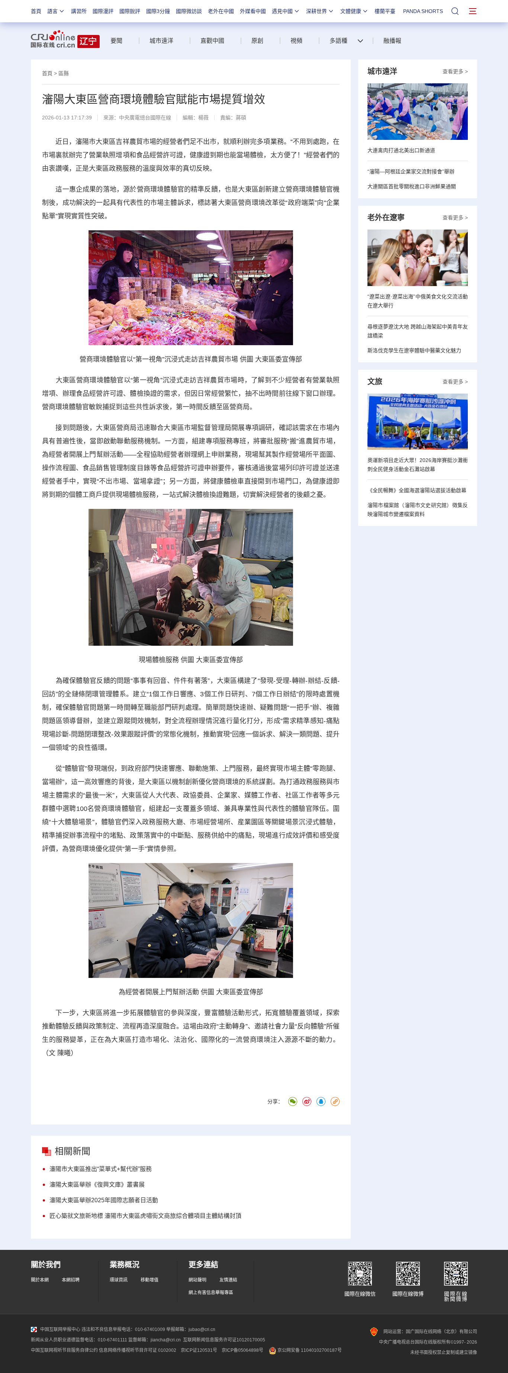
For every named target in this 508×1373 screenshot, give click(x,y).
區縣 (63, 73)
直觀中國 (212, 41)
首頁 (36, 11)
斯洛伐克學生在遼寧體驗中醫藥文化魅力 (414, 350)
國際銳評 (129, 11)
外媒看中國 (253, 11)
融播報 (392, 41)
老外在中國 (221, 11)
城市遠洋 (161, 41)
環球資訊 (119, 1280)
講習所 (79, 11)
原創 (257, 41)
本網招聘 (71, 1280)
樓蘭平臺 (384, 11)
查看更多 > (455, 71)
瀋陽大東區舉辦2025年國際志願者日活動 (103, 1200)
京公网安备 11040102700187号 (309, 1350)
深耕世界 (316, 11)
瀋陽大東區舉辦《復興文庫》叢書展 (97, 1184)
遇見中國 (282, 11)
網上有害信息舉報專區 (211, 1292)
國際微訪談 (189, 11)
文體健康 (350, 11)
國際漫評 (103, 11)
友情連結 (228, 1280)
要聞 (116, 41)
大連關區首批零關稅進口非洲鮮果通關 (411, 186)
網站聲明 (197, 1280)
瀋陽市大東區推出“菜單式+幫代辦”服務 (100, 1169)
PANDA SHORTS (423, 11)
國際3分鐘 (158, 11)
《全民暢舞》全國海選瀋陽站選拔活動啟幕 (416, 490)
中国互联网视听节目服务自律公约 (64, 1350)
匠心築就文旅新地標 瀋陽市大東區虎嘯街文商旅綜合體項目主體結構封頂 (145, 1216)
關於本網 (40, 1280)
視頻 (296, 41)
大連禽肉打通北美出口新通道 (401, 150)
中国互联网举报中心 (60, 1329)
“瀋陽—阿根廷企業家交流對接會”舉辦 (410, 171)
